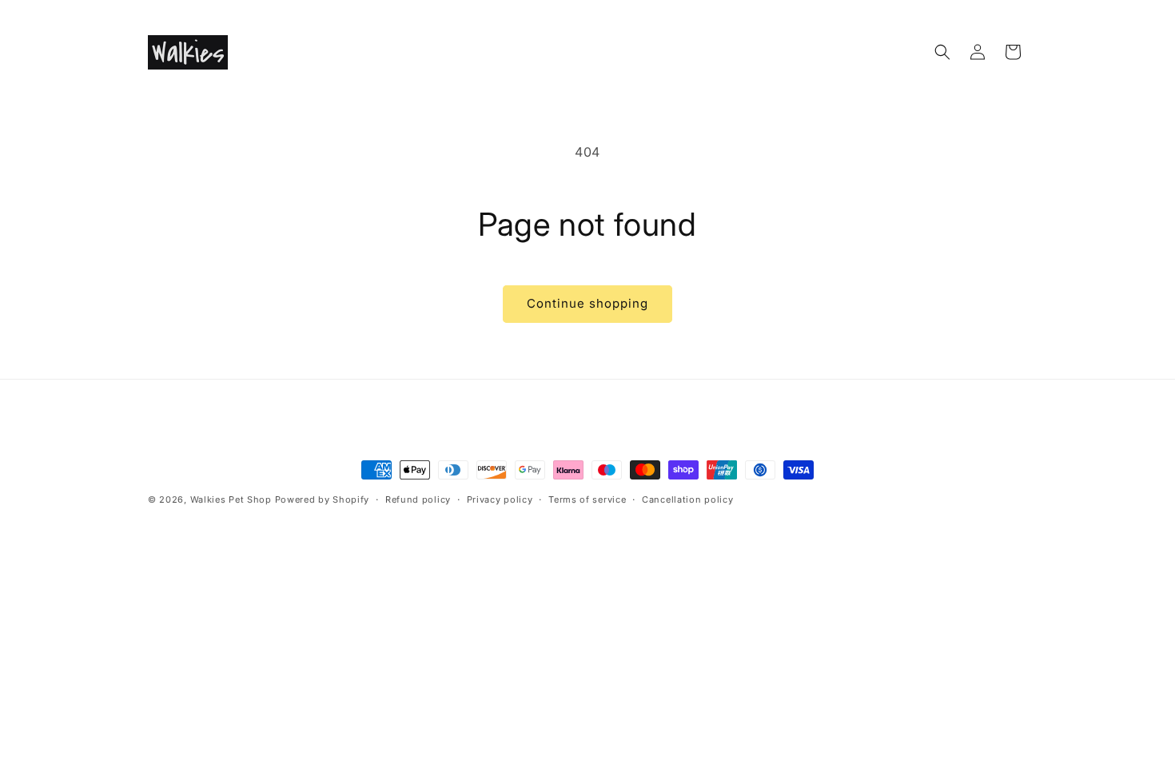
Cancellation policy (687, 499)
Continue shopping (587, 303)
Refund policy (418, 499)
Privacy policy (500, 499)
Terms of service (587, 499)
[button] (942, 52)
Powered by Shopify (322, 499)
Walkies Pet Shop (231, 499)
